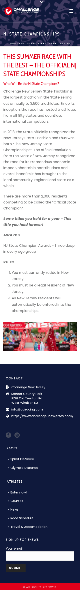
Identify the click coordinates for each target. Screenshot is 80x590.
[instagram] (17, 435)
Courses (16, 501)
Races (25, 43)
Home (14, 43)
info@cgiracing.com (27, 409)
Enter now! (18, 492)
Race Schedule (22, 518)
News (14, 509)
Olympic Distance (24, 468)
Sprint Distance (22, 459)
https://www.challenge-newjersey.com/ (42, 416)
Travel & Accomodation (29, 527)
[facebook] (8, 435)
